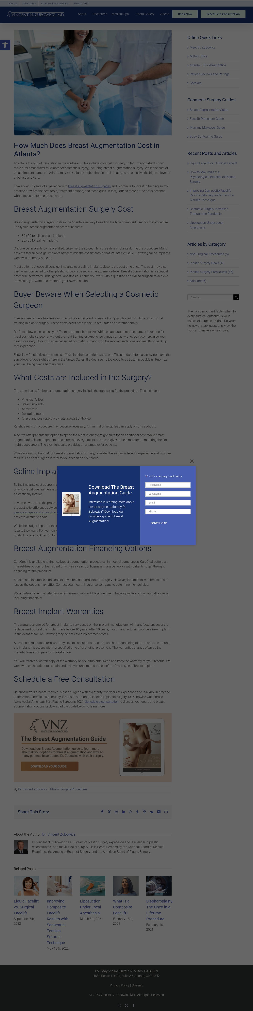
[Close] (192, 461)
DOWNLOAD (159, 523)
